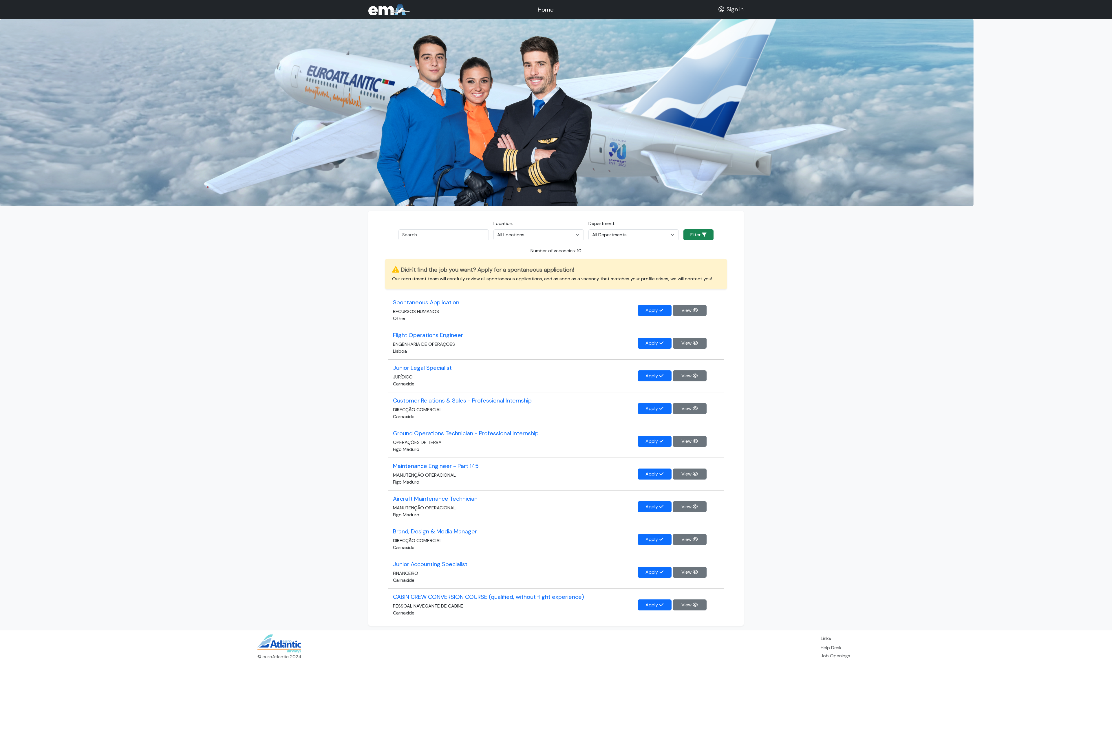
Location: (503, 223)
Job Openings (835, 656)
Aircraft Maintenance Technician (435, 498)
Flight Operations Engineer (428, 335)
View (687, 310)
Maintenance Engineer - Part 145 (436, 466)
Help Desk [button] (831, 648)
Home (546, 9)
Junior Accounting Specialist (430, 564)
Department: (601, 223)
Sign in (735, 9)
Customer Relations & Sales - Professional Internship (462, 400)
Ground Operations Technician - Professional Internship (466, 433)
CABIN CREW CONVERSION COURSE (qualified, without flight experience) (488, 597)
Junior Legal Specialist (422, 368)
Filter (696, 235)
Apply (652, 310)
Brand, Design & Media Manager (435, 531)
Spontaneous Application (426, 302)
